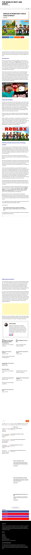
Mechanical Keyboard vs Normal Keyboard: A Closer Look (18, 450)
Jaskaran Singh (12, 323)
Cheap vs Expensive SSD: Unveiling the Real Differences (17, 439)
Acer (2, 423)
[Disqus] (15, 406)
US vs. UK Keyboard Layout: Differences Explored (22, 352)
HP (24, 423)
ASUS (15, 423)
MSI (14, 424)
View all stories (15, 507)
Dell (22, 423)
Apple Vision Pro (7, 423)
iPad (27, 423)
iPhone (3, 424)
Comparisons (19, 423)
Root (21, 424)
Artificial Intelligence (12, 423)
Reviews (19, 424)
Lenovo (6, 424)
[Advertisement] (15, 44)
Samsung (23, 424)
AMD (4, 423)
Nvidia (16, 424)
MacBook (12, 424)
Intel (25, 423)
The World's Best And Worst (12, 3)
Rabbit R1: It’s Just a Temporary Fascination (6, 352)
